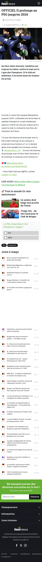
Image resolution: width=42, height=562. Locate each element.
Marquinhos (12, 245)
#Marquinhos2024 (15, 163)
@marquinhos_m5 (12, 150)
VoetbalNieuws (25, 554)
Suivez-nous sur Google (13, 20)
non (10, 238)
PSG (4, 245)
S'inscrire (35, 497)
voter (25, 25)
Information (8, 513)
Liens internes (9, 520)
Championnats (9, 507)
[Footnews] (21, 529)
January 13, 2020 (9, 175)
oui (9, 233)
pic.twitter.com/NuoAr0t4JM (14, 166)
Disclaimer (14, 554)
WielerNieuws (36, 554)
